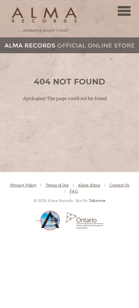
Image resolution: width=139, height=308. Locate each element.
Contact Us (119, 184)
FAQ (74, 191)
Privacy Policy (23, 184)
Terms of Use (57, 184)
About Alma (89, 184)
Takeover (97, 200)
